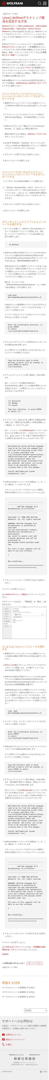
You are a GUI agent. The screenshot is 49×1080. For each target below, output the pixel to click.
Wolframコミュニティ (16, 1055)
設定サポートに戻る (10, 14)
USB (14, 665)
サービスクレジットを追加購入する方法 (18, 987)
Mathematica (29, 26)
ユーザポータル (29, 67)
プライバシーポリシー (28, 1062)
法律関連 (16, 1062)
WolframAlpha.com (17, 1064)
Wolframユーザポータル (37, 134)
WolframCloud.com (31, 1064)
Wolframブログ (34, 1055)
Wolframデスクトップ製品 (16, 594)
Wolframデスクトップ (10, 26)
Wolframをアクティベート (16, 947)
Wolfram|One (21, 29)
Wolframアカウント (9, 47)
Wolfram (9, 1071)
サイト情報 (10, 55)
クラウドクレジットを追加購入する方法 (18, 992)
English (5, 954)
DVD (6, 665)
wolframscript (27, 430)
